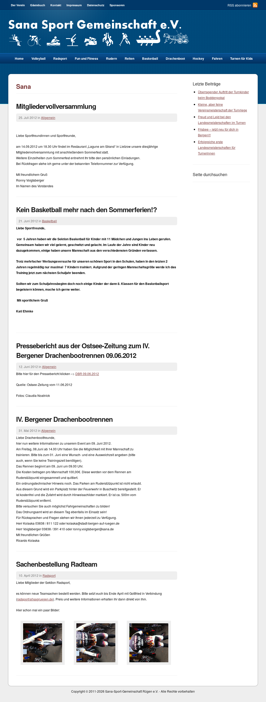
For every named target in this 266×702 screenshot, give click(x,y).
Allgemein (48, 117)
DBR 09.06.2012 (87, 373)
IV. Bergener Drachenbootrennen (64, 419)
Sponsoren (117, 5)
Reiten (129, 58)
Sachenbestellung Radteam (56, 564)
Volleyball (38, 58)
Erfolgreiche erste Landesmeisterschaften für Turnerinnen (216, 147)
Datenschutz (95, 5)
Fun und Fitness (86, 58)
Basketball (150, 58)
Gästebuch (37, 5)
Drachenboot (175, 58)
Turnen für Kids (241, 58)
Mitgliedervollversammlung (56, 106)
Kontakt (55, 5)
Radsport (49, 575)
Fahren (217, 58)
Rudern (111, 58)
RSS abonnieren (239, 5)
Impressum (74, 5)
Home (19, 58)
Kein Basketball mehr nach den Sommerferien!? (86, 209)
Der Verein (18, 5)
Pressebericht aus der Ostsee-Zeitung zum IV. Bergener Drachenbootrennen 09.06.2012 (82, 350)
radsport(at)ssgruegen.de (35, 599)
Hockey (198, 58)
